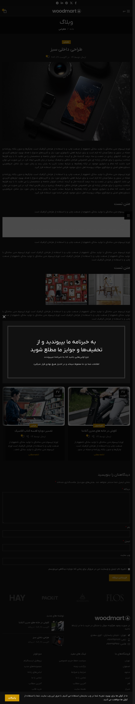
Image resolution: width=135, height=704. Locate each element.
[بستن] (4, 317)
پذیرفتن (12, 697)
